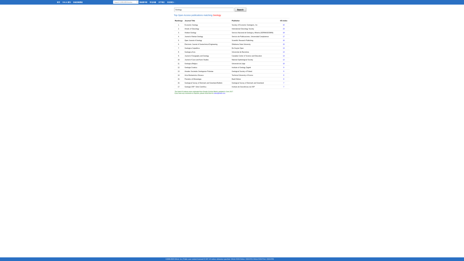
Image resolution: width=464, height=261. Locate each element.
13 (284, 48)
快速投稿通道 (78, 2)
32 (284, 25)
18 (284, 33)
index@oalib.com (219, 93)
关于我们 (161, 2)
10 (284, 64)
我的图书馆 (143, 2)
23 (284, 29)
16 (284, 40)
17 (284, 36)
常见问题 (153, 2)
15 (284, 44)
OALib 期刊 (66, 2)
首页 (58, 2)
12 (284, 60)
